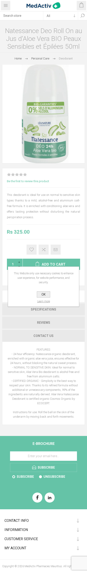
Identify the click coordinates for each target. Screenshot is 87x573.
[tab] (43, 309)
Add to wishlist (32, 250)
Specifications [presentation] (43, 309)
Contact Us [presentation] (43, 336)
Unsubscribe (54, 476)
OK (43, 294)
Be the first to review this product (28, 181)
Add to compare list (44, 250)
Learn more (43, 301)
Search (82, 15)
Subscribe (25, 476)
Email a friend (56, 250)
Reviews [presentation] (43, 322)
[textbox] (21, 15)
